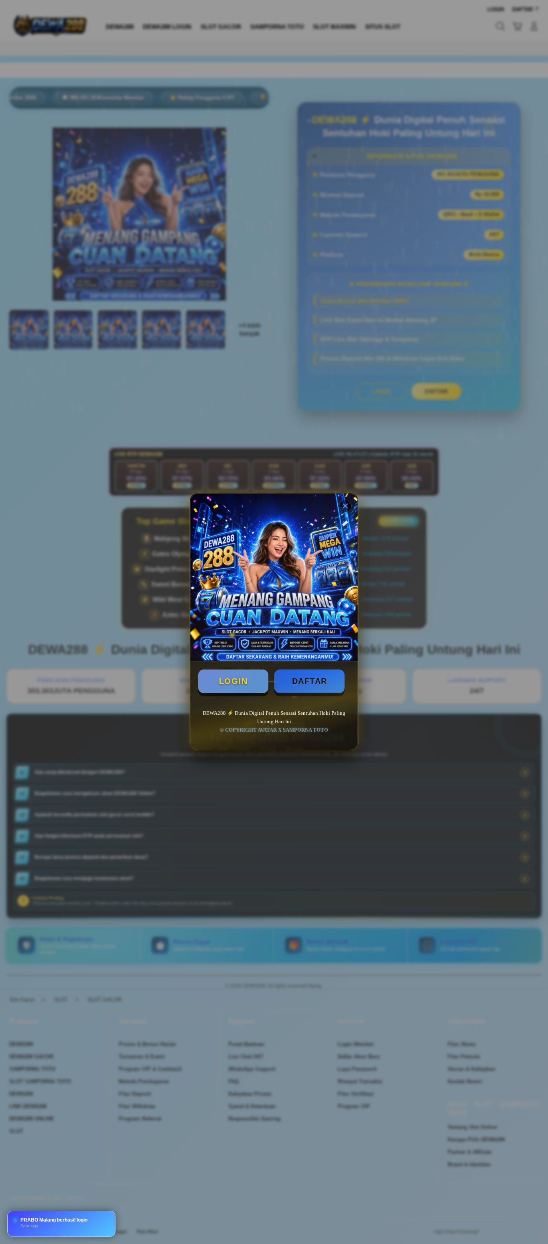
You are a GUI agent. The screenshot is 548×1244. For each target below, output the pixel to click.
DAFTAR (309, 681)
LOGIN (233, 681)
